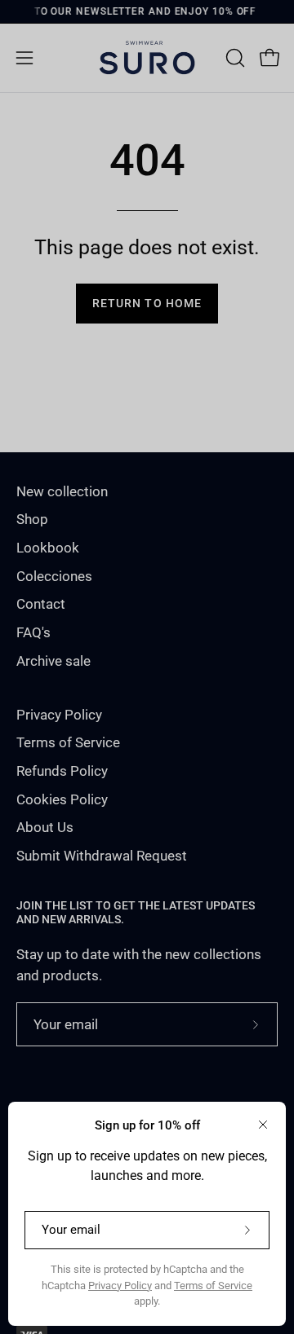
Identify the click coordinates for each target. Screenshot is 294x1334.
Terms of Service (213, 1285)
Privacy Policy (120, 1285)
